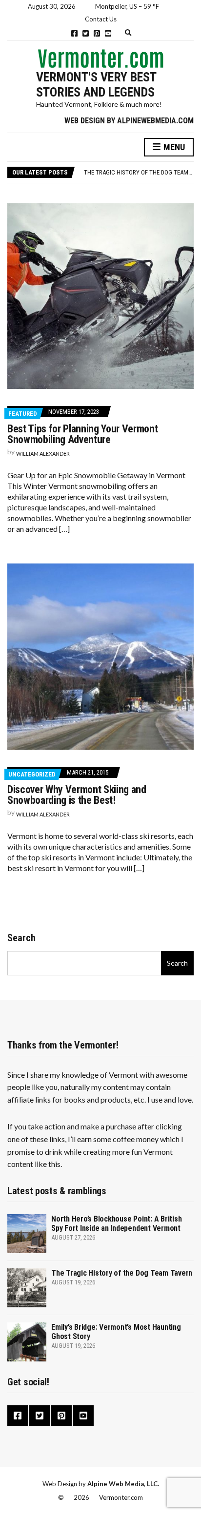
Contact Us (101, 19)
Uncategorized (32, 774)
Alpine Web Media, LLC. (123, 1484)
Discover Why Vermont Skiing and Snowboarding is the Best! (76, 794)
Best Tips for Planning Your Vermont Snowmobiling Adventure (82, 434)
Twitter (85, 33)
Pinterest (96, 33)
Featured (22, 413)
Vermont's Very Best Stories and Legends (96, 84)
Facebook (74, 33)
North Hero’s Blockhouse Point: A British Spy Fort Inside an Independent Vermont (116, 1223)
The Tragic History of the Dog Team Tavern (121, 1273)
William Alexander (43, 453)
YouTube (108, 33)
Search (21, 938)
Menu (173, 147)
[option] (138, 172)
